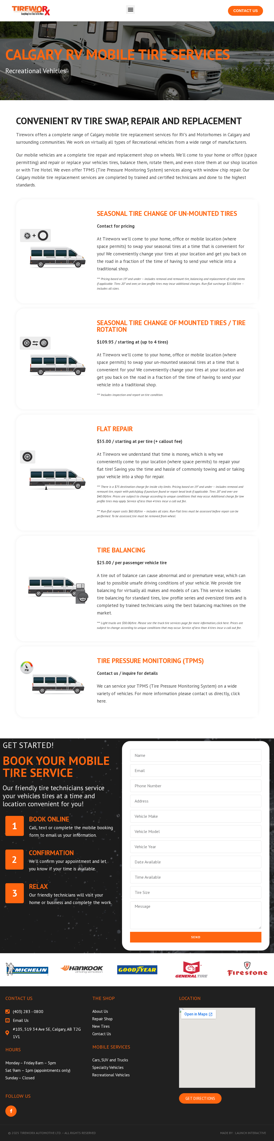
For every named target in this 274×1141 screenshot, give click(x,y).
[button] (130, 9)
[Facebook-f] (11, 1111)
